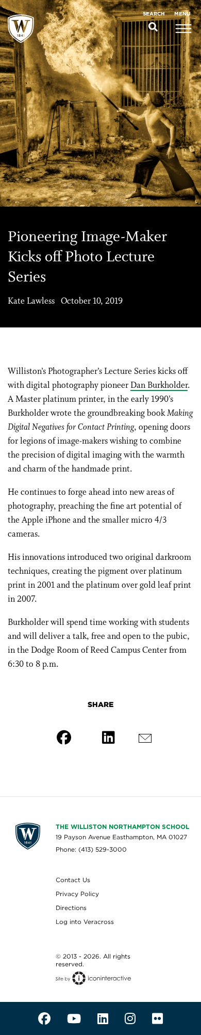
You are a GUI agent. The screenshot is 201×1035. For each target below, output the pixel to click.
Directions (71, 908)
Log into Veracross (85, 922)
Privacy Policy (77, 894)
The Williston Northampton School (122, 826)
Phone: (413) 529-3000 (91, 849)
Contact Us (73, 880)
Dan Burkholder (159, 385)
